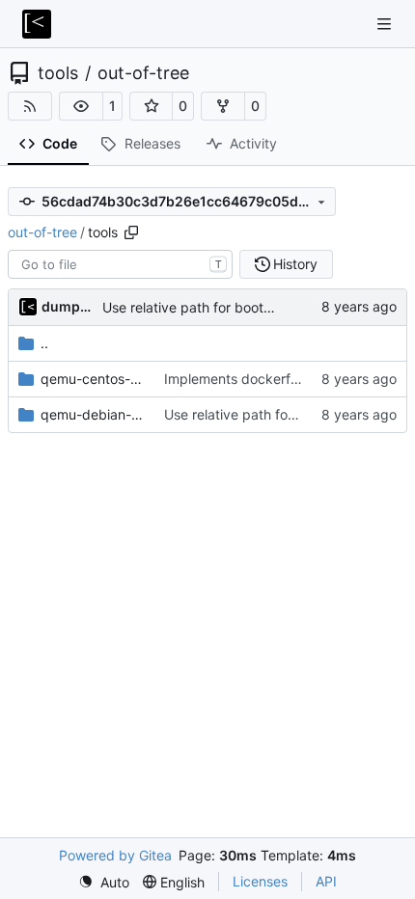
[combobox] (120, 264)
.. (44, 343)
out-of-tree (143, 73)
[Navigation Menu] (386, 24)
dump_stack (69, 306)
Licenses (260, 881)
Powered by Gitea (115, 855)
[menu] (103, 882)
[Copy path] (131, 232)
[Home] (37, 24)
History (295, 264)
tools (58, 73)
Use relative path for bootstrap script (219, 307)
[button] (81, 106)
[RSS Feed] (30, 106)
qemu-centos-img (93, 378)
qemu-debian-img (93, 414)
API (326, 881)
